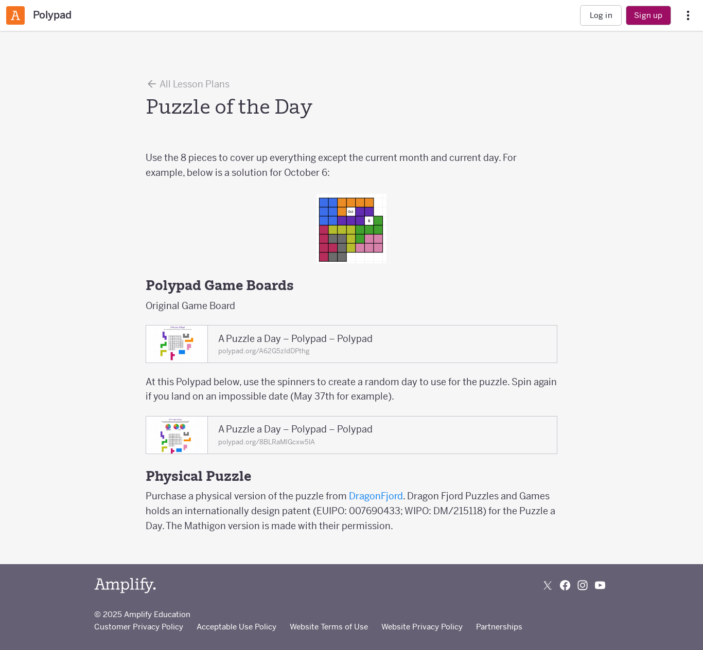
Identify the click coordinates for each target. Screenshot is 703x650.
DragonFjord (376, 496)
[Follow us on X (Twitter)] (547, 585)
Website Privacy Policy (422, 626)
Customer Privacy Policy (138, 626)
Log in (601, 15)
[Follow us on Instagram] (582, 585)
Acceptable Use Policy (236, 626)
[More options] (688, 16)
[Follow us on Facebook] (565, 585)
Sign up (648, 15)
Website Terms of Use (329, 626)
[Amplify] (125, 585)
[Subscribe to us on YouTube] (600, 585)
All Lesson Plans (194, 84)
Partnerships (499, 626)
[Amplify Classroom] (15, 15)
